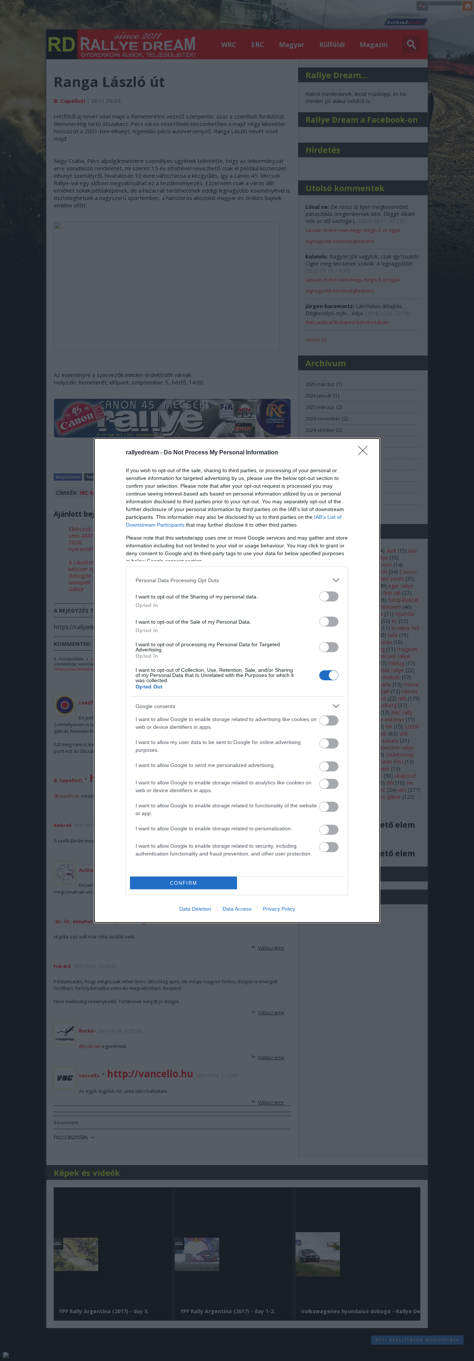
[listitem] (237, 580)
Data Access (237, 909)
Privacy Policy (279, 909)
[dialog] (237, 680)
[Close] (365, 453)
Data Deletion (195, 909)
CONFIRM (183, 883)
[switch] (328, 596)
